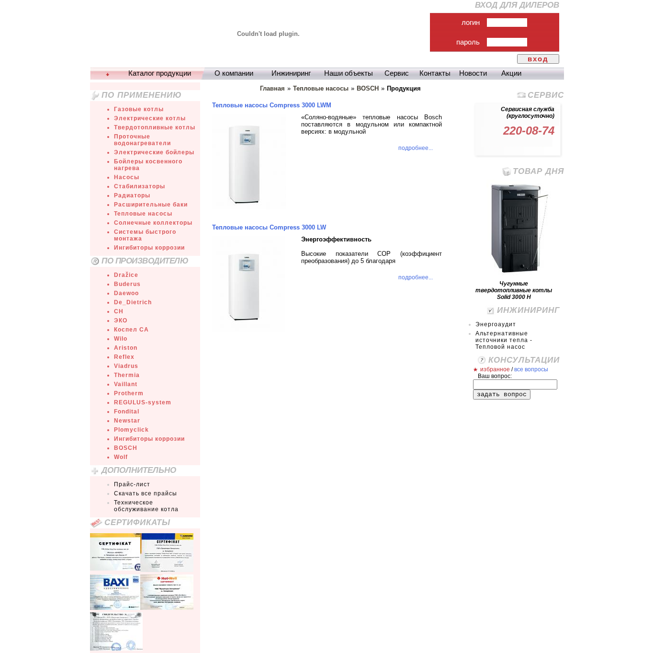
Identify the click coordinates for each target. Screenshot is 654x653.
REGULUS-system (142, 402)
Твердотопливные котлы (154, 127)
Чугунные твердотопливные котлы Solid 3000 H (513, 290)
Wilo (120, 338)
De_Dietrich (133, 302)
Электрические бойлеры (154, 152)
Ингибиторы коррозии (149, 247)
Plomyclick (131, 429)
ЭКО (120, 320)
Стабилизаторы (139, 186)
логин (471, 22)
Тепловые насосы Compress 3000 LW (269, 227)
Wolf (121, 457)
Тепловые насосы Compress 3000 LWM (271, 105)
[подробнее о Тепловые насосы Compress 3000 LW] (248, 329)
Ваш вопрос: (495, 376)
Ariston (125, 347)
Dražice (126, 275)
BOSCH (125, 448)
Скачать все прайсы (145, 493)
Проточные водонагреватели (142, 140)
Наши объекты (348, 73)
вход (538, 59)
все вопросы (531, 369)
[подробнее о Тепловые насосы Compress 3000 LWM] (249, 207)
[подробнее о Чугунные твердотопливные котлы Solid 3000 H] (518, 273)
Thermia (127, 375)
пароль (468, 42)
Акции (511, 73)
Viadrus (126, 366)
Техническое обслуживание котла (146, 506)
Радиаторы (132, 195)
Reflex (124, 357)
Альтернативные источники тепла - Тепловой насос (503, 340)
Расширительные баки (151, 204)
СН (119, 311)
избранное (495, 369)
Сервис (396, 73)
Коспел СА (131, 329)
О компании (233, 73)
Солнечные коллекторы (153, 222)
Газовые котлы (139, 109)
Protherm (129, 393)
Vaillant (125, 384)
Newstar (127, 420)
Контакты (435, 73)
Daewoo (126, 293)
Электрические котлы (150, 118)
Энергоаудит (495, 324)
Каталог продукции (159, 73)
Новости (473, 73)
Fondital (126, 411)
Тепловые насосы (143, 213)
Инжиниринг (291, 73)
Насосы (126, 177)
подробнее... (415, 148)
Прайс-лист (132, 484)
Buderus (127, 284)
